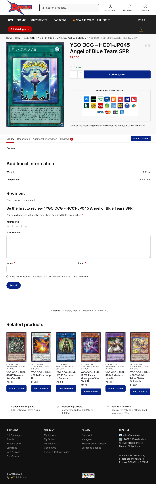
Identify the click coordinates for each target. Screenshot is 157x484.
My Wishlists (51, 443)
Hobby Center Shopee (94, 443)
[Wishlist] (22, 336)
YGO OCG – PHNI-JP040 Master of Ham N (115, 375)
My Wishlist (128, 10)
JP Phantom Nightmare (12, 365)
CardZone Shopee (91, 447)
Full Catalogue (14, 435)
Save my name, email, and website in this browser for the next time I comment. (49, 276)
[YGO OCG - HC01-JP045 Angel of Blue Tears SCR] (149, 45)
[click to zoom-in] (35, 84)
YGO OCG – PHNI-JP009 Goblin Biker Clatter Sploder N (140, 377)
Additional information (45, 138)
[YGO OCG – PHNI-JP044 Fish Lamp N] (41, 346)
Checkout (145, 10)
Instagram (87, 439)
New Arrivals (13, 452)
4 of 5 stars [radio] (21, 226)
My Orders (50, 439)
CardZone (11, 447)
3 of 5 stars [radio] (17, 226)
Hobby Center (14, 443)
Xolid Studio (20, 477)
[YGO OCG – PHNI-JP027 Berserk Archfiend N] (16, 346)
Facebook (87, 435)
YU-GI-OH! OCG (46, 38)
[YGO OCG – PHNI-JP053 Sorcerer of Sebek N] (66, 346)
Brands (10, 439)
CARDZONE (29, 38)
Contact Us (50, 447)
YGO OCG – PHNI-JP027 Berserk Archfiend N (16, 375)
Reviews (66, 138)
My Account (110, 10)
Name (10, 263)
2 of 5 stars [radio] (13, 226)
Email (82, 263)
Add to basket (117, 74)
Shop (17, 38)
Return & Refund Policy (56, 452)
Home (9, 38)
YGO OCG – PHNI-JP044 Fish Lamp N (41, 375)
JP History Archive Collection (71, 38)
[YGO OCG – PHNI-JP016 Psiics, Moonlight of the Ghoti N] (91, 346)
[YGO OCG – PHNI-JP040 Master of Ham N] (115, 346)
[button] (144, 25)
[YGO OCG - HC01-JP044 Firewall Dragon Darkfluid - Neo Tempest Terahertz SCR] (145, 45)
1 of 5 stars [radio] (8, 226)
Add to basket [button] (16, 388)
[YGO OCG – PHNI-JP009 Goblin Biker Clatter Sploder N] (140, 346)
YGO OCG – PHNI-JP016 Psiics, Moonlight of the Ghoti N (91, 377)
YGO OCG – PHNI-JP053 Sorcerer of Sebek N (66, 375)
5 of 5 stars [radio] (26, 226)
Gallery (10, 138)
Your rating (13, 221)
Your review (14, 232)
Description (23, 138)
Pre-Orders (12, 456)
